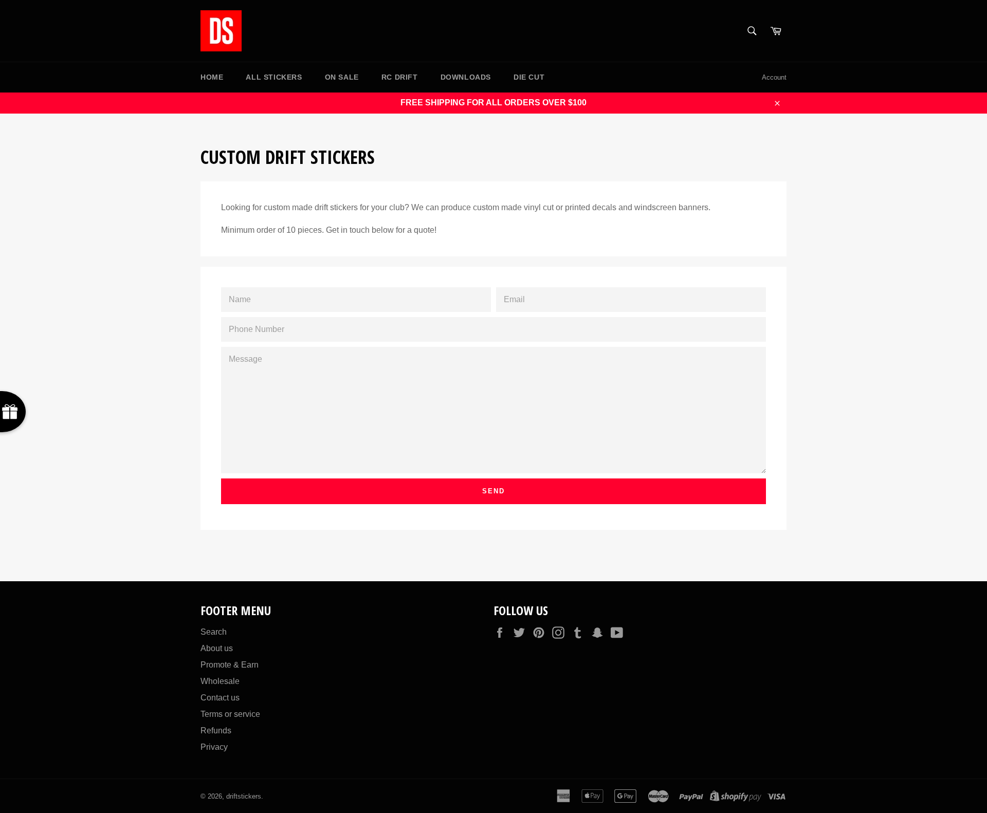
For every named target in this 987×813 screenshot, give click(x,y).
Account (774, 77)
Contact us (220, 697)
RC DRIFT (399, 77)
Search (213, 631)
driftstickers (243, 796)
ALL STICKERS (274, 77)
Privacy (214, 747)
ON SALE (342, 77)
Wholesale (220, 681)
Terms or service (230, 714)
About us (216, 648)
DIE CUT (529, 77)
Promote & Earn (229, 664)
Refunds (215, 730)
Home (211, 77)
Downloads (466, 77)
